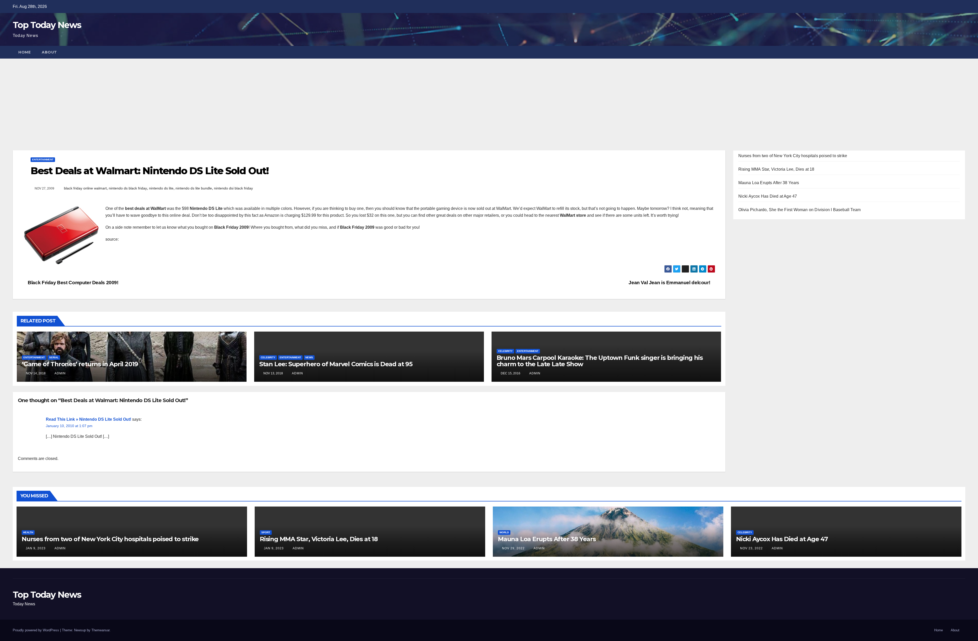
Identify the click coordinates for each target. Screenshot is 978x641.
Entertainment (42, 159)
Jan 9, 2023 (36, 548)
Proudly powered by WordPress (36, 630)
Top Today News (47, 25)
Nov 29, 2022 (513, 548)
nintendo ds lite (161, 188)
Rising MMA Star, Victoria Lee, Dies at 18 (776, 169)
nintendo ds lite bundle (193, 188)
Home (24, 52)
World (504, 532)
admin (60, 373)
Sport (265, 532)
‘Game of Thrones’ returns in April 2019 (80, 364)
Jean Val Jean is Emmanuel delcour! (670, 282)
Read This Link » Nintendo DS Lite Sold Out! (88, 419)
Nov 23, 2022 (751, 548)
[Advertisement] (489, 96)
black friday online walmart (85, 188)
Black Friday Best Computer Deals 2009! (72, 282)
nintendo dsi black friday (233, 188)
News (309, 357)
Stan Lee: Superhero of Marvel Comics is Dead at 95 (335, 364)
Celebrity (268, 357)
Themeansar (100, 630)
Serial (54, 357)
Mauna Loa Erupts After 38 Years (768, 183)
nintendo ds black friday (128, 188)
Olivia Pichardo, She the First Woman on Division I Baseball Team (799, 210)
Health (28, 532)
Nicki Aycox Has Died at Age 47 (767, 196)
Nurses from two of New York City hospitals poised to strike (792, 156)
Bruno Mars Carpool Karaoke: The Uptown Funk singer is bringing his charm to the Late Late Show (600, 361)
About (49, 52)
